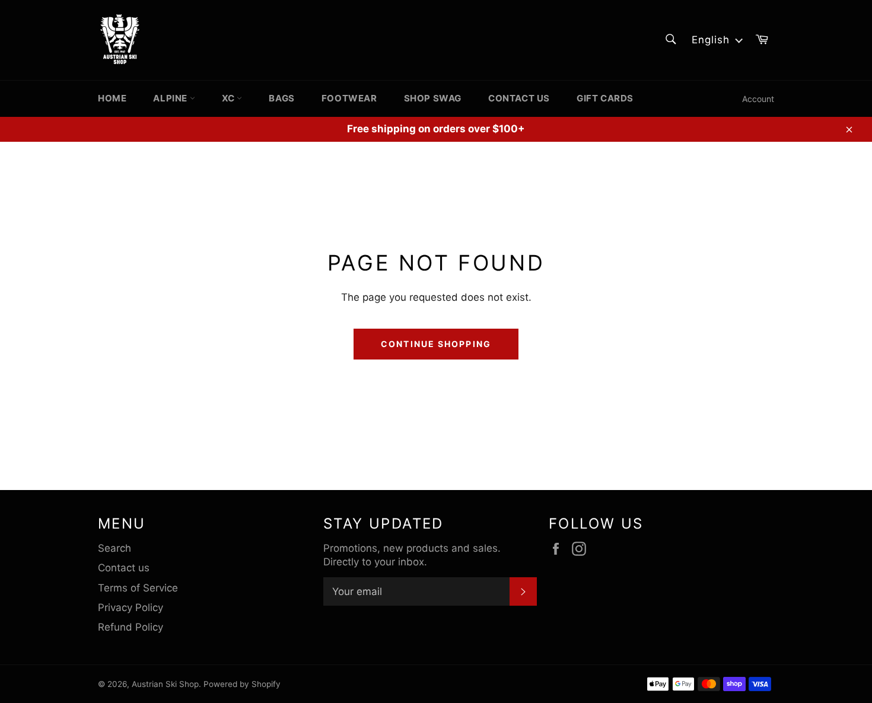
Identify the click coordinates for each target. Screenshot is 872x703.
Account (758, 99)
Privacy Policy (130, 607)
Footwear (349, 98)
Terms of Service (138, 588)
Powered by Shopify (242, 684)
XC (229, 98)
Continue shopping (436, 344)
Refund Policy (130, 627)
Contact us (519, 98)
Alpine (171, 98)
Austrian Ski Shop (165, 684)
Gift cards (605, 98)
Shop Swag (433, 98)
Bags (281, 98)
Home (112, 98)
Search (114, 548)
